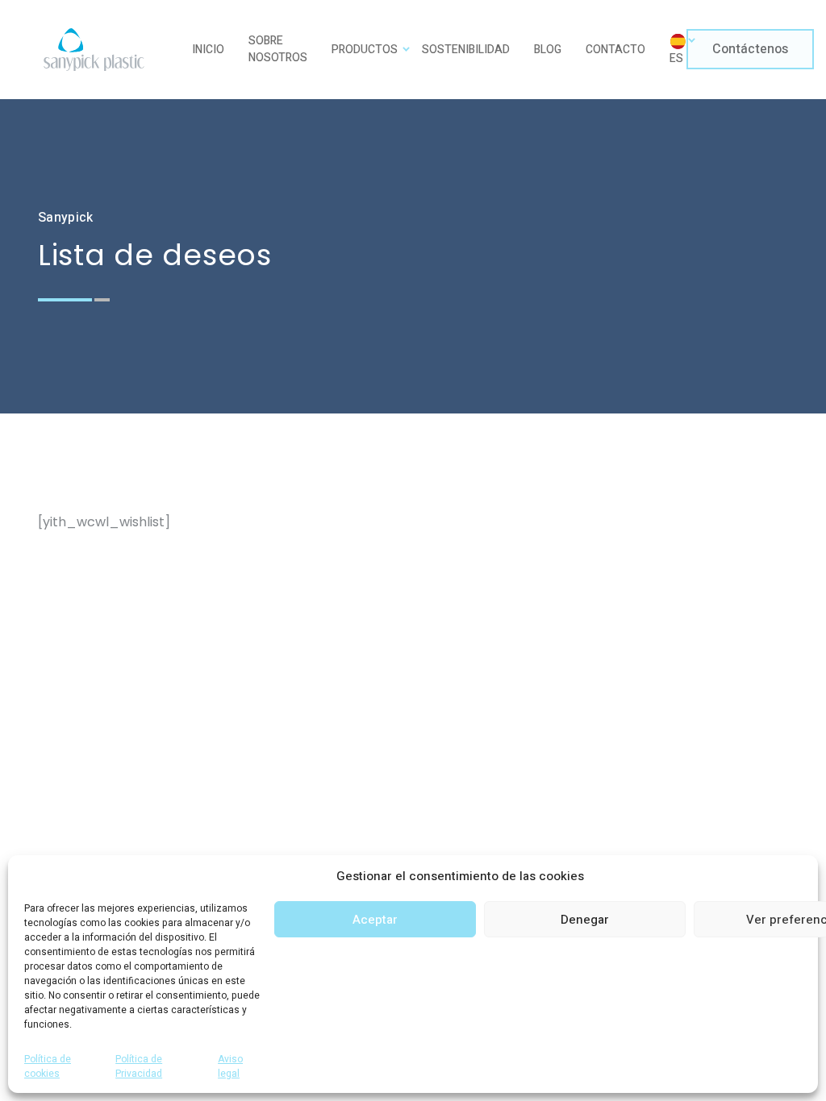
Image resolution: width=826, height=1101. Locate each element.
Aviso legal (230, 1066)
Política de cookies (47, 1066)
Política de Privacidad (138, 1066)
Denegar (585, 920)
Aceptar (375, 920)
